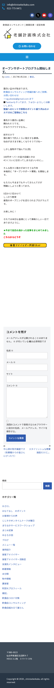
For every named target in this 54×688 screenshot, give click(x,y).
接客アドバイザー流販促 (14, 559)
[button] (27, 57)
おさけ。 (6, 506)
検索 (4, 480)
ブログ (5, 539)
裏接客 (5, 583)
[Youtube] (44, 15)
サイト (9, 373)
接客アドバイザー (10, 554)
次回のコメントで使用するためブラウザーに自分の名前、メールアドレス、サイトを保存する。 (26, 428)
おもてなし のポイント (14, 510)
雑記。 (33, 76)
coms (7, 76)
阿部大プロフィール (12, 588)
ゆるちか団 (7, 535)
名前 (9, 350)
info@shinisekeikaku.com (20, 4)
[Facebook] (32, 15)
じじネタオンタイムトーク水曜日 (18, 520)
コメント (12, 385)
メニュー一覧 (8, 544)
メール (10, 362)
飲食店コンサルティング (14, 602)
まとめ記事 (7, 530)
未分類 (5, 573)
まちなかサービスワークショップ (18, 525)
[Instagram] (50, 15)
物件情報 (6, 578)
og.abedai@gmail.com (17, 98)
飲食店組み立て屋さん (13, 607)
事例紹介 (6, 549)
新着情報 (6, 568)
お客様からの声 (9, 515)
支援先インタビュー (12, 564)
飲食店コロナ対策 (10, 597)
